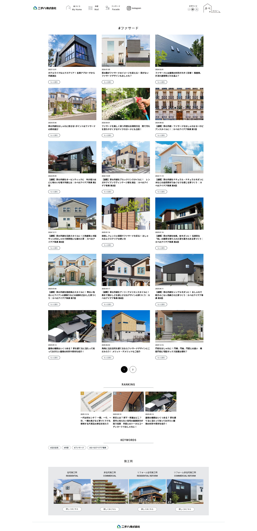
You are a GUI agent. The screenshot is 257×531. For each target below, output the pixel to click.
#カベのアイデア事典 (98, 448)
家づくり (74, 8)
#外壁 (66, 448)
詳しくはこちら (72, 509)
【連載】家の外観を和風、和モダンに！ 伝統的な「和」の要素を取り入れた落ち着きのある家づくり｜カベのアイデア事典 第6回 (179, 239)
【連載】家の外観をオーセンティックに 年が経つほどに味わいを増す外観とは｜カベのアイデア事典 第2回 (72, 182)
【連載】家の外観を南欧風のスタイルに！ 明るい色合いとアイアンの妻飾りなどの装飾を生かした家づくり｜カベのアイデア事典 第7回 (72, 295)
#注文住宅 (54, 448)
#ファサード (79, 448)
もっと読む (54, 82)
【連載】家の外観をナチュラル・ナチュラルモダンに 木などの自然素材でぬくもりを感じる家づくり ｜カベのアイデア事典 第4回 (180, 182)
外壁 (93, 8)
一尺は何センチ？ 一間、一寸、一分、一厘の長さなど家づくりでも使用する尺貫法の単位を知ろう (96, 421)
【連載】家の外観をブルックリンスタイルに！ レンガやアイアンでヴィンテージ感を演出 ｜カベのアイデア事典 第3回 (126, 182)
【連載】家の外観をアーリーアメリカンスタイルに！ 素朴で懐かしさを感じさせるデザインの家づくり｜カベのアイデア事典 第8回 (126, 295)
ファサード (112, 8)
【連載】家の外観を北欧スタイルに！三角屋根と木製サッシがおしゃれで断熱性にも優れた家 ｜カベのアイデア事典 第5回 (72, 239)
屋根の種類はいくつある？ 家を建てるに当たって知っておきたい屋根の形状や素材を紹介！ (160, 421)
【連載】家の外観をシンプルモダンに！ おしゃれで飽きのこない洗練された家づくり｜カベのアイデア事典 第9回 (179, 295)
